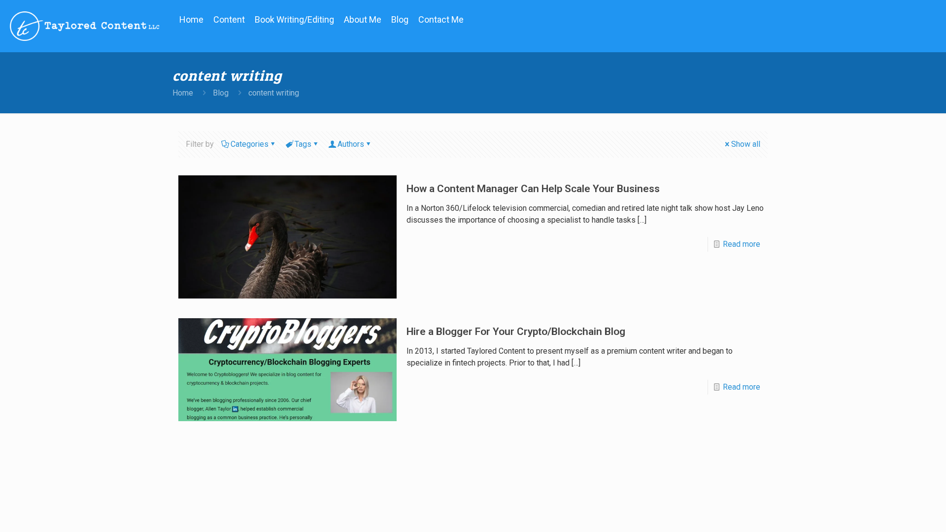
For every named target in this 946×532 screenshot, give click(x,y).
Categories (250, 144)
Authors (351, 144)
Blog (221, 93)
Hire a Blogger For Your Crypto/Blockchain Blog (515, 331)
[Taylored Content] (85, 25)
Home (182, 93)
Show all (745, 144)
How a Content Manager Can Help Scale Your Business (533, 189)
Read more (741, 244)
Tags (303, 144)
